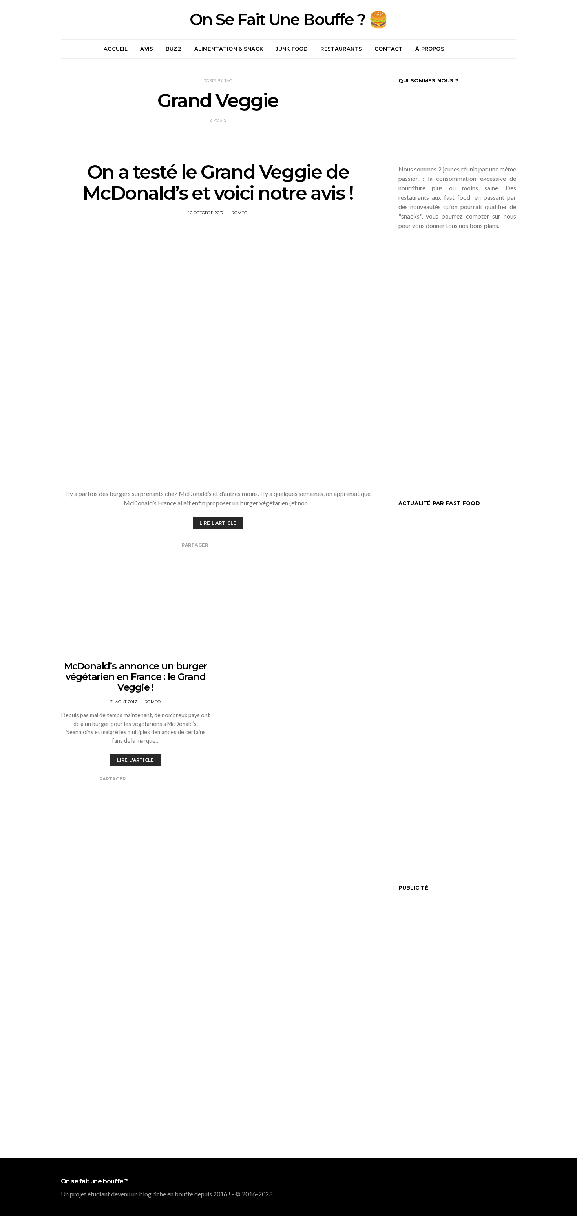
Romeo (239, 212)
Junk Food (292, 49)
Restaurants (341, 49)
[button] (513, 49)
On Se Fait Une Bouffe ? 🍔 (288, 19)
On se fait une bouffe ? (94, 1181)
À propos (429, 49)
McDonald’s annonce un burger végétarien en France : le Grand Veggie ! (135, 676)
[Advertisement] (457, 357)
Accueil (116, 49)
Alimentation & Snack (228, 49)
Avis (146, 49)
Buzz (174, 49)
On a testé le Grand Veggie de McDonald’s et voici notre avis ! (217, 182)
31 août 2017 (123, 701)
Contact (388, 49)
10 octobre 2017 (206, 212)
